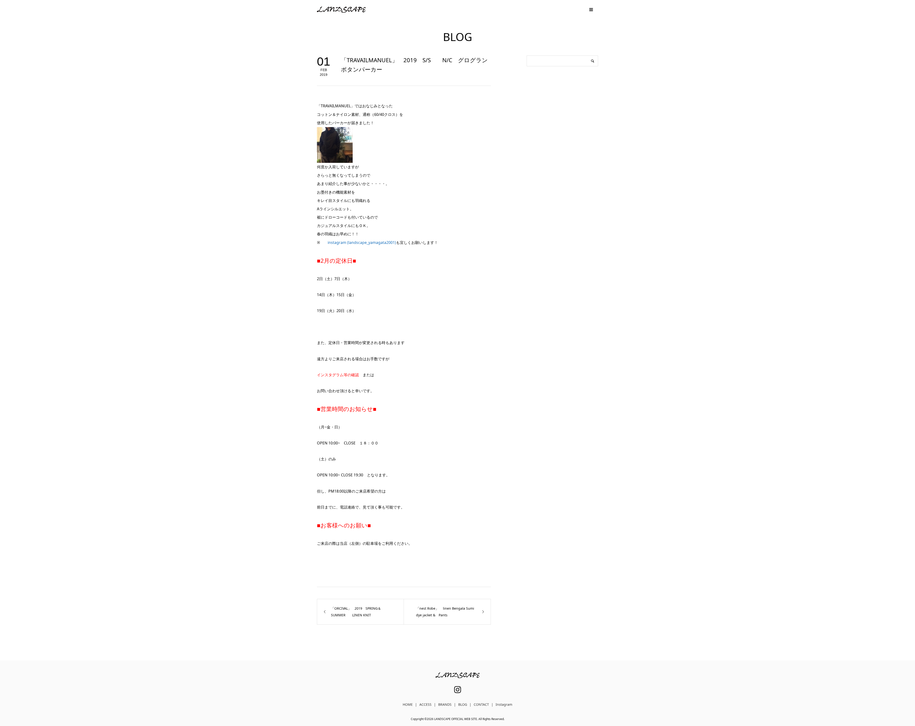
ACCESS (425, 704)
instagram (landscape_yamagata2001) (362, 242)
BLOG (462, 704)
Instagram (504, 704)
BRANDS (445, 704)
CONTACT (481, 704)
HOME (408, 704)
